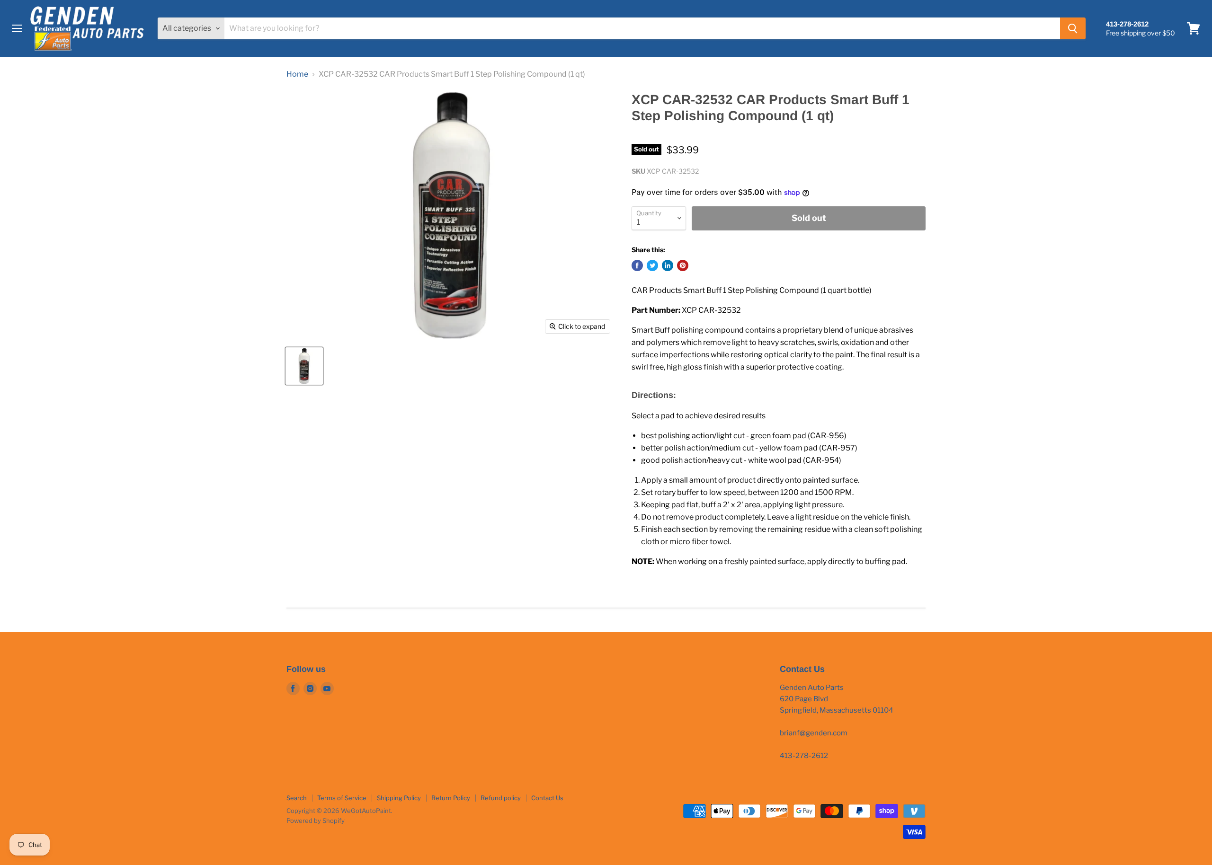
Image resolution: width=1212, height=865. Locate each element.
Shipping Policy (399, 798)
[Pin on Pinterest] (682, 265)
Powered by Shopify (315, 820)
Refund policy (501, 798)
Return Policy (450, 798)
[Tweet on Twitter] (652, 265)
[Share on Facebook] (637, 265)
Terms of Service (341, 798)
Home (297, 74)
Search (296, 798)
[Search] (1073, 28)
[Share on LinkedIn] (667, 265)
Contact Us (547, 798)
